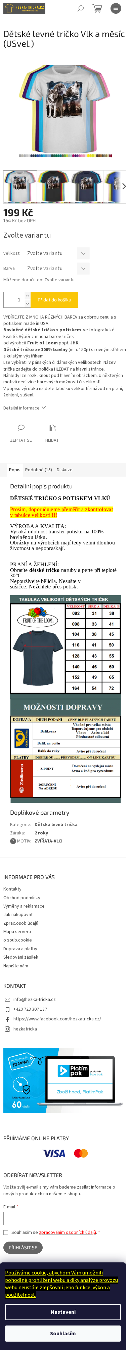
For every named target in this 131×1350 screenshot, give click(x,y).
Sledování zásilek (20, 957)
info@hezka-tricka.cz (34, 999)
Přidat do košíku (54, 299)
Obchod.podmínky (21, 898)
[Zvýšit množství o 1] (27, 296)
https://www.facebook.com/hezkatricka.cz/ (57, 1019)
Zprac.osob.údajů (20, 923)
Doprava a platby (20, 949)
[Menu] (116, 8)
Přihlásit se (23, 1247)
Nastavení (63, 1312)
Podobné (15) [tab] (38, 470)
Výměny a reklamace (24, 906)
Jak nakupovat (18, 914)
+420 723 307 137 (30, 1009)
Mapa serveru (17, 931)
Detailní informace (21, 408)
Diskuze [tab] (65, 470)
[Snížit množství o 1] (27, 303)
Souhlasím (63, 1333)
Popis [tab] (14, 470)
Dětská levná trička (56, 824)
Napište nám (15, 966)
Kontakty (12, 889)
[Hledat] (80, 8)
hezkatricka (25, 1029)
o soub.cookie (17, 940)
